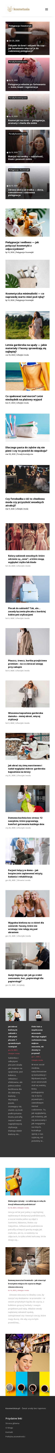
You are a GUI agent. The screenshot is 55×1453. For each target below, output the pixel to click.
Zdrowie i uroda (23, 880)
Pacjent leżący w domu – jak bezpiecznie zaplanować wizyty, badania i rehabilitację (25, 873)
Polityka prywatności (15, 1436)
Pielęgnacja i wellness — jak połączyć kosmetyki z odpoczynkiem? (22, 246)
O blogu (9, 1427)
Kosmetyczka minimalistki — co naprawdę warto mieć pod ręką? (24, 295)
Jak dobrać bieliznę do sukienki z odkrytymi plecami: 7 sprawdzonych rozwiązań (14, 1036)
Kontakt (9, 1432)
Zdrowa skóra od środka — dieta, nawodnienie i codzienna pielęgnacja (26, 192)
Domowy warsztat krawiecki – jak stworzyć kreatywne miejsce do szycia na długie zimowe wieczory (27, 1283)
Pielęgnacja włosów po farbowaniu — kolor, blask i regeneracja (27, 85)
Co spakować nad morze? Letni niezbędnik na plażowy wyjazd (24, 398)
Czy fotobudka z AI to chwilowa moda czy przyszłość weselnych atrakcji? (25, 502)
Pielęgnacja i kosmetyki (20, 26)
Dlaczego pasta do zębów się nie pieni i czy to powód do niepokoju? (26, 449)
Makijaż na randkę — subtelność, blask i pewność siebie (25, 158)
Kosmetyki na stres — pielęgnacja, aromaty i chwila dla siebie (26, 122)
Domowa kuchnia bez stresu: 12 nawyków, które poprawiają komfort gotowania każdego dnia (26, 821)
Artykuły (20, 985)
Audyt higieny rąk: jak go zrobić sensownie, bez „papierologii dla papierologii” (25, 978)
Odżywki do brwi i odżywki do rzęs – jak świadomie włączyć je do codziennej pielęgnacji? (27, 48)
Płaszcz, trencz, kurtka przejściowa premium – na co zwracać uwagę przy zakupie (27, 663)
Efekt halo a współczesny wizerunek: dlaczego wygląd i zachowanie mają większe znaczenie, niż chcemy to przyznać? (39, 1039)
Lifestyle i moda (23, 355)
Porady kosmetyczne (18, 62)
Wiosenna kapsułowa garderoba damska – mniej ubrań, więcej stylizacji (25, 716)
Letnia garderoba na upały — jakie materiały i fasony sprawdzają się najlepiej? (26, 348)
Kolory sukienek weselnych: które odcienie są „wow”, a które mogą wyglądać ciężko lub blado (26, 559)
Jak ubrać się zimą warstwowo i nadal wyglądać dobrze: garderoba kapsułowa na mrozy (26, 768)
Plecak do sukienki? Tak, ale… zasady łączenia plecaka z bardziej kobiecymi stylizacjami (27, 611)
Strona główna (12, 1423)
